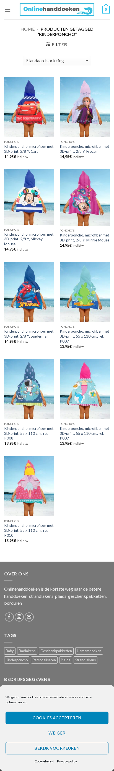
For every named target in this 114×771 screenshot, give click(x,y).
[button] (7, 9)
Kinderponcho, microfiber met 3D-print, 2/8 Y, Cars (29, 149)
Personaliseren (44, 660)
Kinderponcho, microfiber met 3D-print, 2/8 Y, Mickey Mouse (29, 239)
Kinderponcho (17, 660)
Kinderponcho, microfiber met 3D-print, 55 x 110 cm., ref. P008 (29, 433)
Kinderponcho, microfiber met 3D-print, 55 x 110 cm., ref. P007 (84, 336)
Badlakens (27, 651)
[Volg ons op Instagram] (19, 617)
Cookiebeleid (44, 761)
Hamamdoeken (89, 651)
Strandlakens (85, 660)
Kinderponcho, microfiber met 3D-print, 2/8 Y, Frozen (84, 149)
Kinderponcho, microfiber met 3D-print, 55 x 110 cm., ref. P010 (29, 530)
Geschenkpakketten (56, 651)
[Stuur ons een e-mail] (29, 617)
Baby (10, 651)
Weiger (57, 732)
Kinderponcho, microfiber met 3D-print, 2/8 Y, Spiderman (29, 333)
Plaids (65, 660)
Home (27, 28)
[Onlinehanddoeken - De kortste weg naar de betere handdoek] (57, 9)
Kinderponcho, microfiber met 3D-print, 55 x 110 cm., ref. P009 (84, 433)
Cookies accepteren (57, 717)
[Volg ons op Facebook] (9, 617)
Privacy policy (67, 761)
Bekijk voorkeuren (57, 748)
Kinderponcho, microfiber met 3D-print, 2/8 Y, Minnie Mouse (84, 237)
